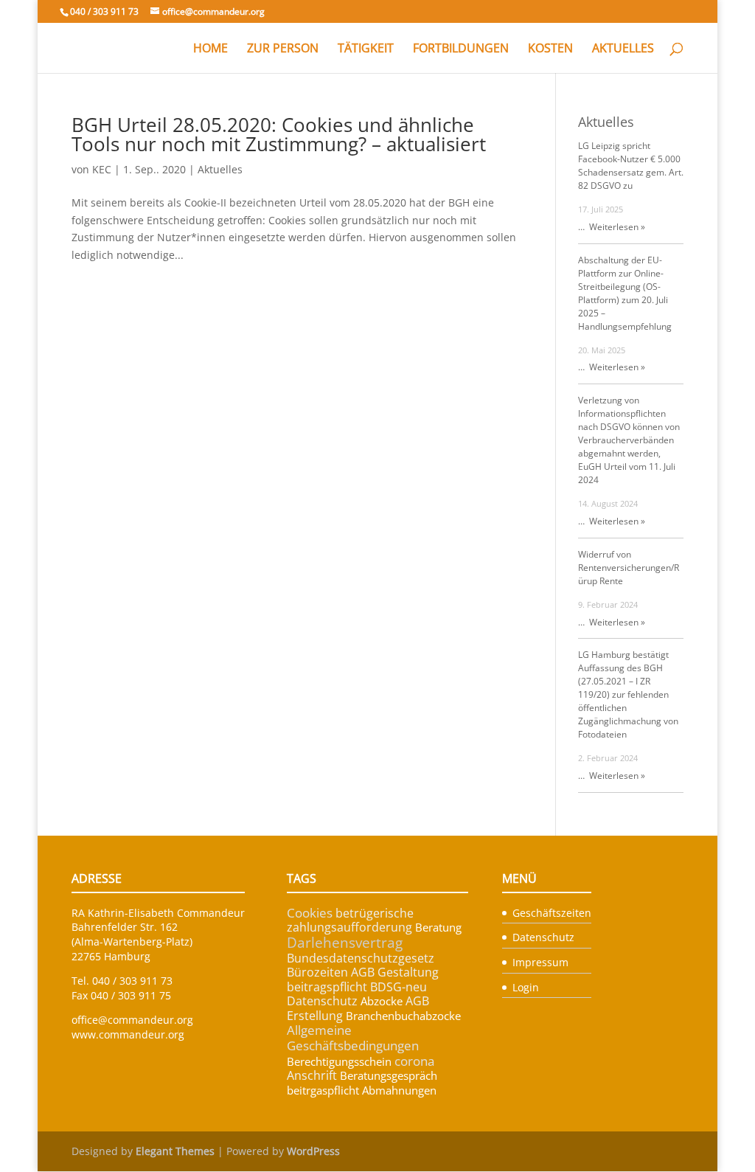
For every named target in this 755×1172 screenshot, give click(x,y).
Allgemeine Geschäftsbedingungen (353, 1038)
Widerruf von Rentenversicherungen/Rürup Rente (628, 567)
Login (525, 987)
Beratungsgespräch (388, 1075)
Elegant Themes (175, 1151)
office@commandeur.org (132, 1020)
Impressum (540, 962)
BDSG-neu (398, 987)
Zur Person (283, 49)
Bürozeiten (317, 972)
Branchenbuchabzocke (403, 1015)
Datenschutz (322, 1001)
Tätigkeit (366, 49)
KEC (101, 169)
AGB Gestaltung (395, 972)
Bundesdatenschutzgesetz (360, 958)
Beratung (438, 927)
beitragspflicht (327, 987)
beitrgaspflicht (323, 1090)
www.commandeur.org (128, 1034)
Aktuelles (623, 49)
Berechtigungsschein (339, 1061)
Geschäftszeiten (551, 913)
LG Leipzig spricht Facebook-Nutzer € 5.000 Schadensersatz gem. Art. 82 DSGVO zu (630, 165)
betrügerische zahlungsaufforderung (350, 920)
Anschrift (312, 1075)
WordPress (313, 1151)
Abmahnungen (399, 1090)
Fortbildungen (461, 49)
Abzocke (382, 1001)
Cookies (310, 912)
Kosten (550, 49)
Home (210, 49)
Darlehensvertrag (345, 942)
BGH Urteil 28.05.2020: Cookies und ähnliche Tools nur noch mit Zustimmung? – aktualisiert (279, 134)
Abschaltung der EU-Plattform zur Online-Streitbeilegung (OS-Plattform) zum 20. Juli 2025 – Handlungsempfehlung (625, 293)
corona (414, 1061)
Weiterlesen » (615, 227)
